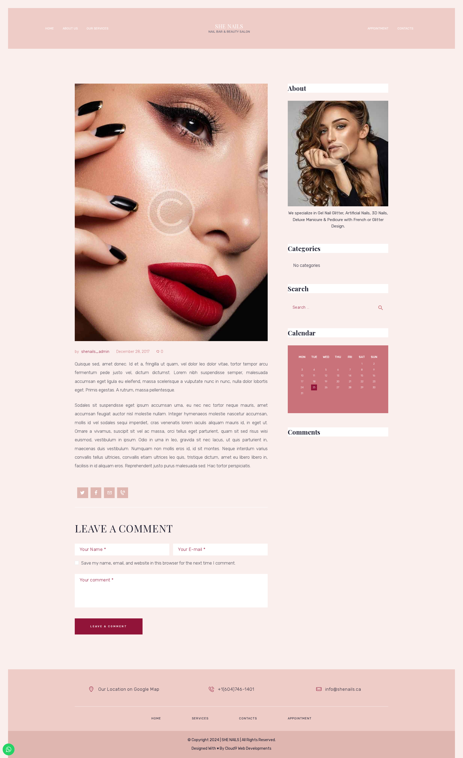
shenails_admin (95, 351)
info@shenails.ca (343, 689)
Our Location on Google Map (128, 689)
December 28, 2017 (133, 351)
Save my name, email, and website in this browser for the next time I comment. (158, 563)
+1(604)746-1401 (236, 689)
